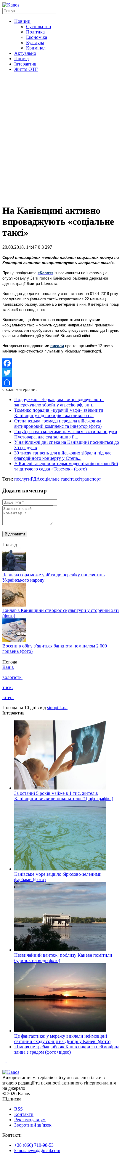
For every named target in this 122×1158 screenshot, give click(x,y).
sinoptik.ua (57, 707)
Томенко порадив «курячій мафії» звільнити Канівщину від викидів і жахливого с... (58, 413)
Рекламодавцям (30, 1119)
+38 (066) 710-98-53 (34, 1145)
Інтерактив (25, 63)
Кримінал (36, 47)
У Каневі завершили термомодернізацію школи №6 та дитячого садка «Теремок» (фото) (66, 466)
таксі (75, 478)
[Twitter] (61, 372)
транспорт (90, 478)
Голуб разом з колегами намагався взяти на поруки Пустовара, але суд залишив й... (65, 434)
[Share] (61, 382)
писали (57, 346)
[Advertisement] (61, 138)
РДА (35, 478)
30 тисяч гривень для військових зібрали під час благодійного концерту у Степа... (62, 455)
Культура (35, 42)
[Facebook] (61, 363)
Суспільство (38, 26)
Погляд (21, 58)
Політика (35, 31)
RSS (18, 1108)
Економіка (36, 37)
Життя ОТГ (26, 69)
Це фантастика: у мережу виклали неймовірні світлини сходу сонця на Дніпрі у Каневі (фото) (62, 1038)
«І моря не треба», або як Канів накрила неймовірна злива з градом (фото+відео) (66, 1049)
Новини (22, 21)
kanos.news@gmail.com (37, 1150)
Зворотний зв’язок (33, 1124)
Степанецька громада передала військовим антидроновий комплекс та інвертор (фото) (58, 423)
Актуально (25, 53)
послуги (22, 478)
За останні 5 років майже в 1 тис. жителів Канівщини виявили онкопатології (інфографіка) (63, 796)
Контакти (23, 1114)
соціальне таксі (55, 478)
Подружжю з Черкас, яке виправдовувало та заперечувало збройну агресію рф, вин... (59, 402)
